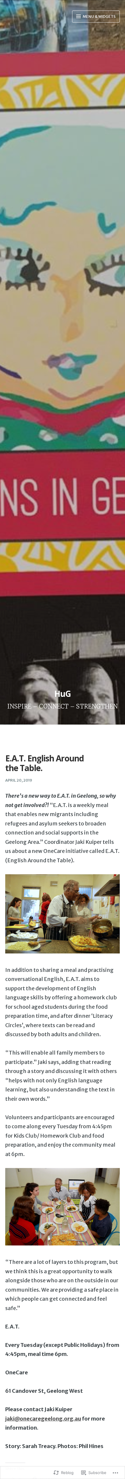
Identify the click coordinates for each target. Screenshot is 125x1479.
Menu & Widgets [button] (99, 16)
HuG (62, 693)
